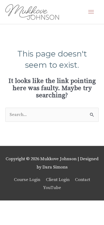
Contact (82, 179)
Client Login (58, 179)
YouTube (52, 187)
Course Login (27, 179)
